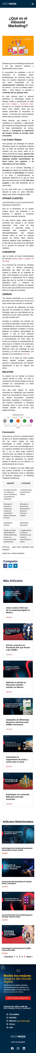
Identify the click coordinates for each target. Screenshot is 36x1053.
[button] (32, 3)
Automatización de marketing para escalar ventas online (17, 916)
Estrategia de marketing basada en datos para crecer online (17, 849)
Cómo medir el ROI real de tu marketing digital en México (18, 610)
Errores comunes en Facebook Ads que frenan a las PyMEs (18, 647)
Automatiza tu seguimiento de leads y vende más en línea (17, 759)
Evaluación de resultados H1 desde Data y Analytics (17, 882)
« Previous (8, 956)
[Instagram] (18, 1048)
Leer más (4, 853)
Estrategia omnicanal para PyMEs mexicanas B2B (16, 949)
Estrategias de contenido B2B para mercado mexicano (17, 796)
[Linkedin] (23, 1048)
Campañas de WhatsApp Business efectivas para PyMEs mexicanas (17, 722)
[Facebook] (12, 1048)
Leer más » (9, 617)
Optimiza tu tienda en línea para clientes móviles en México (16, 684)
